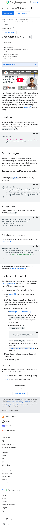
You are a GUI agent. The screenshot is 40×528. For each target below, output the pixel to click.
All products (5, 511)
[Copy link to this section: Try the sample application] (31, 276)
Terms (4, 519)
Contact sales (22, 13)
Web (3, 462)
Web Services (6, 465)
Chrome (4, 498)
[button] (20, 64)
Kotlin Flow (5, 242)
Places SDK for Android (9, 447)
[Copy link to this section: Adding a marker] (18, 206)
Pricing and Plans (7, 473)
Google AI (4, 508)
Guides (6, 24)
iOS (3, 459)
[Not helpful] (16, 28)
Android (5, 8)
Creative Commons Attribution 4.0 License (18, 401)
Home (3, 19)
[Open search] (30, 2)
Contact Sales (6, 476)
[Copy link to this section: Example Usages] (21, 153)
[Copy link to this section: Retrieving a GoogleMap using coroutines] (3, 174)
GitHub (26, 107)
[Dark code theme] (33, 133)
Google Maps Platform (21, 19)
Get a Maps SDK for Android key (20, 312)
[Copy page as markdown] (30, 37)
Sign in (35, 2)
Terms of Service (7, 483)
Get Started (8, 13)
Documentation (8, 22)
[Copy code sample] (36, 133)
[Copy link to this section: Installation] (15, 117)
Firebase (4, 501)
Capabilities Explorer (8, 444)
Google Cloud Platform (8, 504)
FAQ (3, 441)
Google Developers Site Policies (15, 405)
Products (10, 19)
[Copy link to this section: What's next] (14, 365)
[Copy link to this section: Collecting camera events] (26, 235)
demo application (7, 284)
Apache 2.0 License (24, 403)
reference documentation (18, 269)
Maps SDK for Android (22, 8)
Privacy (9, 519)
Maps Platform (22, 2)
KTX (6, 376)
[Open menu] (3, 2)
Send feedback (9, 32)
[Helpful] (13, 28)
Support (4, 480)
